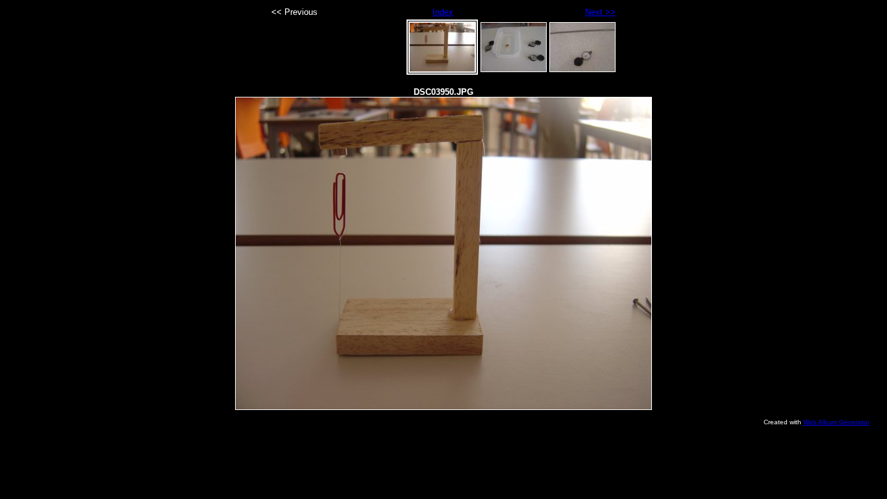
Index (442, 12)
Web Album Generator (836, 422)
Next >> (600, 12)
